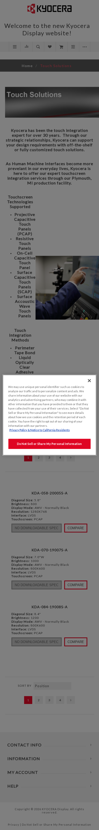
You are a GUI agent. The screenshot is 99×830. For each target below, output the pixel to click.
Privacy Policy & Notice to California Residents (39, 430)
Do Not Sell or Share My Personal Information (49, 443)
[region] (50, 415)
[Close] (89, 380)
